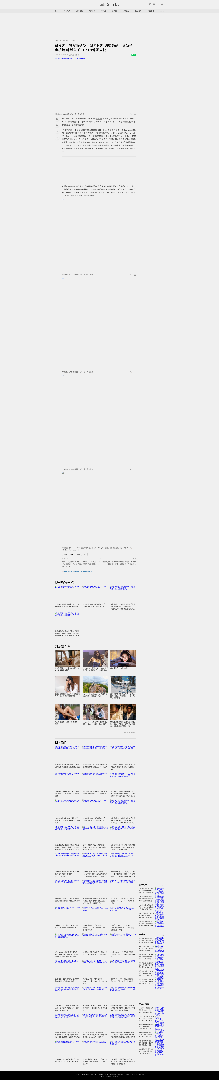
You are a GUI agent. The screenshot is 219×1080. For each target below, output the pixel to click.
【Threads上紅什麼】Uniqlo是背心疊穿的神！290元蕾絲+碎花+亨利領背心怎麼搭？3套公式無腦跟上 (146, 1037)
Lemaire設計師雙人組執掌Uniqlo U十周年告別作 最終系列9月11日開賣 (123, 766)
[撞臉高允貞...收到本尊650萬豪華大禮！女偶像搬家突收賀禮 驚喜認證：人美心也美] (67, 995)
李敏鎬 (65, 554)
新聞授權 (93, 1074)
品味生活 (126, 11)
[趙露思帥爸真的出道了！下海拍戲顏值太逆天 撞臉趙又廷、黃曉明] (95, 942)
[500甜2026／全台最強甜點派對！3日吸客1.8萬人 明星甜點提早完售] (123, 942)
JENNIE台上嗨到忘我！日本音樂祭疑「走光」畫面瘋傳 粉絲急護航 (95, 669)
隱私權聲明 (113, 1074)
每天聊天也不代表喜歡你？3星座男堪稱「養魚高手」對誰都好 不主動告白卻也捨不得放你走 (123, 1007)
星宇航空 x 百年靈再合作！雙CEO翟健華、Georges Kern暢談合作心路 (123, 900)
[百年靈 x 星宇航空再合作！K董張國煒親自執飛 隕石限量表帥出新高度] (67, 754)
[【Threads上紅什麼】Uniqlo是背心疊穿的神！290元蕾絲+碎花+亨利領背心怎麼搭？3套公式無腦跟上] (159, 1035)
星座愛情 (138, 11)
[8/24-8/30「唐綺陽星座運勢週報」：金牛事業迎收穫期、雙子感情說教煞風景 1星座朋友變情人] (67, 942)
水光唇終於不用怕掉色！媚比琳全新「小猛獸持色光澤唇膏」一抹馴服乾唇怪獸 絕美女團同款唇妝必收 (123, 793)
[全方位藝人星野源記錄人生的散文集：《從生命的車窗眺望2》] (67, 968)
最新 (56, 11)
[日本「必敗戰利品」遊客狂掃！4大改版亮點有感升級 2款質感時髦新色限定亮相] (95, 834)
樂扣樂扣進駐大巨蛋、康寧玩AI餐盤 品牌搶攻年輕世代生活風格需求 (67, 899)
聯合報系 (121, 1074)
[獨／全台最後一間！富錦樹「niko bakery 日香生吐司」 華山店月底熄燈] (95, 968)
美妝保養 (92, 11)
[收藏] (57, 131)
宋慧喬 (78, 554)
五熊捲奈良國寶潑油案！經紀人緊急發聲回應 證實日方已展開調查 (67, 605)
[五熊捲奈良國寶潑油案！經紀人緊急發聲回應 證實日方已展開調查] (67, 594)
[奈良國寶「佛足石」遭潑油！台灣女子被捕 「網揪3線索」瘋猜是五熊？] (95, 995)
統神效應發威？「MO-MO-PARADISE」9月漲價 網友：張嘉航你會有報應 (95, 927)
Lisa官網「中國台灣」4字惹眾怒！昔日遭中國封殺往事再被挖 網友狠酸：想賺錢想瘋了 (123, 1061)
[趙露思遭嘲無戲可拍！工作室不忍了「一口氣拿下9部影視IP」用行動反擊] (95, 1049)
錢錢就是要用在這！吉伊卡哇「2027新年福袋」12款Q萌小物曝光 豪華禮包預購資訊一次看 (95, 874)
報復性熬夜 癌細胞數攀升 (119, 668)
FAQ (83, 1074)
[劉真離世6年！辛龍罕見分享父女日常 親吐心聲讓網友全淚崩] (67, 915)
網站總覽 (141, 1074)
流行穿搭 (79, 11)
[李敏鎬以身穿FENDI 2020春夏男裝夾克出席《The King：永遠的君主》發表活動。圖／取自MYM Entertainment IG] (99, 509)
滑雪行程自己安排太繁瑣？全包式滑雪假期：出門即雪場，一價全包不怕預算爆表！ (122, 696)
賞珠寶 (114, 11)
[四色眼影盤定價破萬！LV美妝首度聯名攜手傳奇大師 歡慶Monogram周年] (67, 861)
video (162, 11)
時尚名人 (67, 11)
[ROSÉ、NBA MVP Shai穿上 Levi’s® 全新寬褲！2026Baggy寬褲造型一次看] (123, 915)
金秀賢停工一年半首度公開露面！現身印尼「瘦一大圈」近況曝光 (123, 980)
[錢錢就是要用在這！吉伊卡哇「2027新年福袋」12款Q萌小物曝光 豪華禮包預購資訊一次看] (95, 861)
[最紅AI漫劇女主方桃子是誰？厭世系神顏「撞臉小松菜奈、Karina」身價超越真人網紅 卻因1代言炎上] (67, 620)
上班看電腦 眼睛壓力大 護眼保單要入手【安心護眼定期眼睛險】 (67, 695)
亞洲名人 (72, 40)
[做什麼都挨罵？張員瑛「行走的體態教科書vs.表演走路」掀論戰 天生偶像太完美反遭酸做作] (123, 834)
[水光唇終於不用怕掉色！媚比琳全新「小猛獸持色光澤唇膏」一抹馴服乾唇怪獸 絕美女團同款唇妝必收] (123, 781)
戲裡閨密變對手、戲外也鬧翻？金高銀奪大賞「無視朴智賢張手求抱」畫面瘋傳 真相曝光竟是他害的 (67, 1034)
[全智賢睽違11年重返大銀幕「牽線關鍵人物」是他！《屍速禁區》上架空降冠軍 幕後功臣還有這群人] (123, 594)
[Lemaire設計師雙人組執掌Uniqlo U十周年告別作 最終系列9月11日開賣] (123, 754)
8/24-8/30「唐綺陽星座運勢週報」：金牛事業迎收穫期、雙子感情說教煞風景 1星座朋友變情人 (67, 954)
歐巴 (85, 554)
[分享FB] (57, 119)
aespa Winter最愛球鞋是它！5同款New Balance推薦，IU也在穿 (95, 723)
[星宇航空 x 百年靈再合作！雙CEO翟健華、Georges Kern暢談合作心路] (123, 888)
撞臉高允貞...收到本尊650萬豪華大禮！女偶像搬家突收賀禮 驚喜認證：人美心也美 (67, 1007)
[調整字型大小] (57, 138)
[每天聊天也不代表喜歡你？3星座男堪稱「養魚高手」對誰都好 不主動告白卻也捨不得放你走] (123, 995)
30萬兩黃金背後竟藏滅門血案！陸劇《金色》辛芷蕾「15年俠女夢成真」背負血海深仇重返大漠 (122, 724)
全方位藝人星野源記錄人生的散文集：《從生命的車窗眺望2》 (67, 980)
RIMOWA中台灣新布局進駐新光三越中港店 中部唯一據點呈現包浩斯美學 (67, 820)
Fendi (71, 554)
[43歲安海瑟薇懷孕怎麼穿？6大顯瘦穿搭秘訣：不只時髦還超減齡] (159, 1051)
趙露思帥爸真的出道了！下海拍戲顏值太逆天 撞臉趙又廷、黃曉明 (95, 953)
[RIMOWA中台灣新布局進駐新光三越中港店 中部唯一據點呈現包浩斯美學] (67, 808)
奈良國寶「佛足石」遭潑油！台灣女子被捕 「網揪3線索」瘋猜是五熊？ (95, 1007)
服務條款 (100, 1074)
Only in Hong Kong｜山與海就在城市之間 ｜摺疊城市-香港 (95, 695)
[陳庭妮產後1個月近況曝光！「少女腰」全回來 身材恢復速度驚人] (95, 594)
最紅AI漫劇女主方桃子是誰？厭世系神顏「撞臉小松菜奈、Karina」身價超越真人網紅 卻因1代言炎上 (67, 633)
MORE (161, 885)
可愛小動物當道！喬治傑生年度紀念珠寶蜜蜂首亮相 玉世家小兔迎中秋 (95, 766)
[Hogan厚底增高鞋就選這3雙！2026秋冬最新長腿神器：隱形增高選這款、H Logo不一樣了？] (95, 1022)
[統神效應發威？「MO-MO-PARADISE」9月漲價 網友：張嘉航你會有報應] (95, 915)
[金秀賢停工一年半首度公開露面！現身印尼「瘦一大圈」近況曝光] (123, 968)
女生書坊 (151, 11)
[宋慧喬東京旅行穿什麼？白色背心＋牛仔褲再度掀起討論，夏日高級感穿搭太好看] (159, 1043)
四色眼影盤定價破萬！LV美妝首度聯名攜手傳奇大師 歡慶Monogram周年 (67, 874)
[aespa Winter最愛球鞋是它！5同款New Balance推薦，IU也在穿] (67, 1049)
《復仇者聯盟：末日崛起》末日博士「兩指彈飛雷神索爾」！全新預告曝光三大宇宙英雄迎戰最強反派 (123, 874)
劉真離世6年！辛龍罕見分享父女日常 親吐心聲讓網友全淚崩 (67, 926)
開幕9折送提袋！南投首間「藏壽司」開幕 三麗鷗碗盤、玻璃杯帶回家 (67, 793)
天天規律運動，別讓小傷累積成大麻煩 (67, 723)
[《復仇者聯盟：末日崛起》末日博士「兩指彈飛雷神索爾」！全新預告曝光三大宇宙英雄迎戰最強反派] (123, 861)
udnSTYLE (58, 40)
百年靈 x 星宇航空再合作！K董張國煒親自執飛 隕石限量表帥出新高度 (67, 766)
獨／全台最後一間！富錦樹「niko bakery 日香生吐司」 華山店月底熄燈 (95, 981)
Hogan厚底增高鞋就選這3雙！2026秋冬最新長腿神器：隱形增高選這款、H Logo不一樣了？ (95, 1034)
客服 (87, 1074)
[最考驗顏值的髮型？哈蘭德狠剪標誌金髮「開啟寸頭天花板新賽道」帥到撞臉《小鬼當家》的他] (95, 888)
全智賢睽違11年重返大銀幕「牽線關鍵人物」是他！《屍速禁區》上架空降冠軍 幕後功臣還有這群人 (123, 606)
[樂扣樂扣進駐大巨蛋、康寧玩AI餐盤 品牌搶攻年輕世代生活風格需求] (67, 888)
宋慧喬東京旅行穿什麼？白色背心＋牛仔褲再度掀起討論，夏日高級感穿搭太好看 (146, 1044)
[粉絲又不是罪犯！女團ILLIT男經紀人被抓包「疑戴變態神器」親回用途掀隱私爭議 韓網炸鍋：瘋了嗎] (123, 1022)
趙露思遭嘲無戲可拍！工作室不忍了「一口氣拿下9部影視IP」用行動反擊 (95, 1061)
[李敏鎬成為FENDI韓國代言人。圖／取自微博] (95, 85)
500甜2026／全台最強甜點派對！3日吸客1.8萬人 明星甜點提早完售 (123, 954)
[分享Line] (57, 125)
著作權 (106, 1074)
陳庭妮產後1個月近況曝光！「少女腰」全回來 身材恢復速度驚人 (95, 605)
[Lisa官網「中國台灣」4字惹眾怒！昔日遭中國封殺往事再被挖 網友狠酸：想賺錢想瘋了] (123, 1049)
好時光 (103, 11)
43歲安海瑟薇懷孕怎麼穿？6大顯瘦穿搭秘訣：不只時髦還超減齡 (146, 1051)
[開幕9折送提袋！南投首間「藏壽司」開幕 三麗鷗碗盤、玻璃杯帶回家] (67, 781)
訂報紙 (128, 1074)
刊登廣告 (77, 1074)
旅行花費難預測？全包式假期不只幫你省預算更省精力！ (67, 669)
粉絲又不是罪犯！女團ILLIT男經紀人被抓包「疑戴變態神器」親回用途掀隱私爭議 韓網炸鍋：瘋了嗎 (123, 1034)
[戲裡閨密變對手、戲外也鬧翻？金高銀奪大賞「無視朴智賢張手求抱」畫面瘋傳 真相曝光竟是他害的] (67, 1022)
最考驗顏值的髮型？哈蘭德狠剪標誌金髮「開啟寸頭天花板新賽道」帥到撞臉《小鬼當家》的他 (95, 900)
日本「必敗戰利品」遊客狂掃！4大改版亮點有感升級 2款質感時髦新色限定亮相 (95, 847)
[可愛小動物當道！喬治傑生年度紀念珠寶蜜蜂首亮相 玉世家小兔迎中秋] (95, 754)
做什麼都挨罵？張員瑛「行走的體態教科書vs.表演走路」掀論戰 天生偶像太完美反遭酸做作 (123, 847)
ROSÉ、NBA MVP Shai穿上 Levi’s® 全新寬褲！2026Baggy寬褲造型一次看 (122, 927)
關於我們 (134, 1074)
